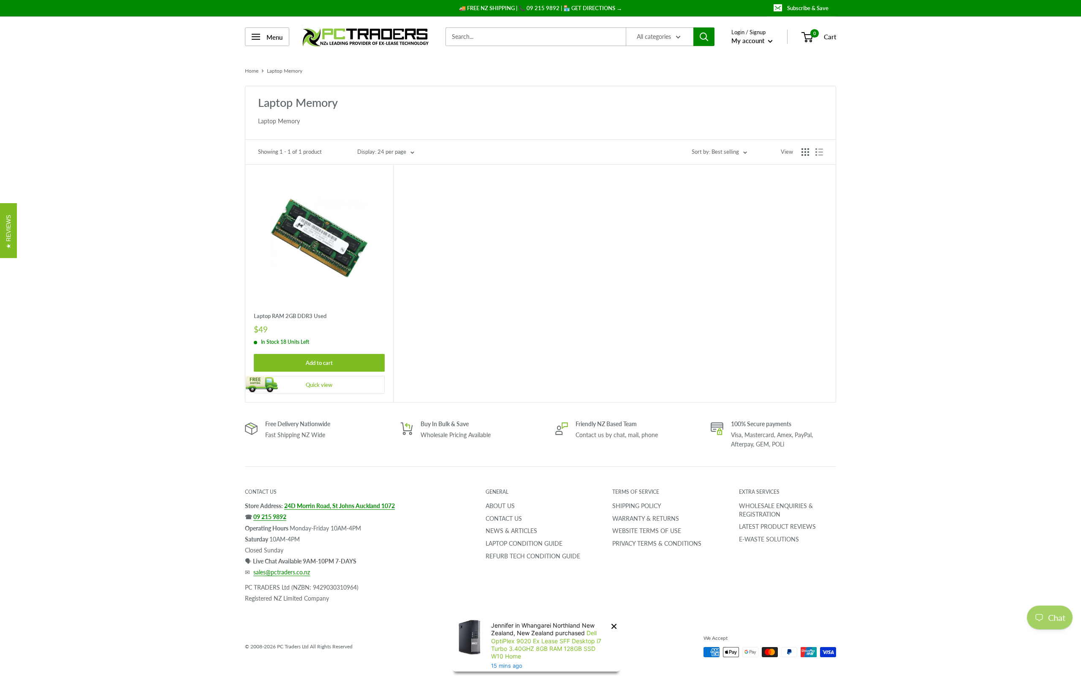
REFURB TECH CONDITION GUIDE (533, 556)
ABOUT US (500, 505)
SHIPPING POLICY (636, 505)
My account (748, 40)
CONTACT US (504, 518)
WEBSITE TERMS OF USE (646, 530)
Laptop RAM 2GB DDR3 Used (290, 316)
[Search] (703, 36)
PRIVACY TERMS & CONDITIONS (656, 543)
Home (251, 71)
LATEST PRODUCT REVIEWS (777, 526)
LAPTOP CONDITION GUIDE (524, 543)
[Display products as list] (819, 152)
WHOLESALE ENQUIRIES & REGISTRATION (776, 510)
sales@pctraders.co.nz (281, 572)
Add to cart (319, 362)
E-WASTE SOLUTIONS (769, 539)
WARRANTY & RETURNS (645, 518)
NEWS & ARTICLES (511, 530)
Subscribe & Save (807, 8)
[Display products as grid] (805, 152)
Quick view (319, 384)
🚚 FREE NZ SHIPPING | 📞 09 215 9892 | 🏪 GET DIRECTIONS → (540, 8)
